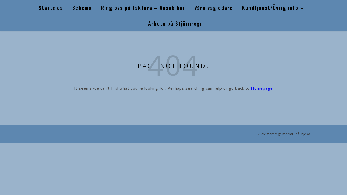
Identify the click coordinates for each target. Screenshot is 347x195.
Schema (82, 7)
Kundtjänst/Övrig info (270, 7)
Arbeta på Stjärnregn (175, 23)
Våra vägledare (213, 7)
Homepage (262, 88)
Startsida (51, 7)
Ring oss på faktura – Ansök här (143, 7)
